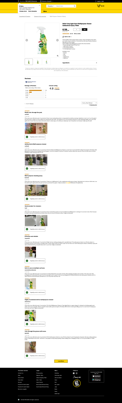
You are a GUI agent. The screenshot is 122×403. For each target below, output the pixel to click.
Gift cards (57, 384)
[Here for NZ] (77, 377)
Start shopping (32, 11)
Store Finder (21, 377)
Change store (23, 11)
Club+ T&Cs (39, 380)
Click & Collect (58, 377)
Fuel (55, 382)
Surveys (20, 382)
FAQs (19, 375)
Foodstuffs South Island (23, 386)
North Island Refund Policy (42, 384)
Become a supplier (22, 389)
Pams (56, 391)
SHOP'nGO (57, 393)
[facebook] (74, 373)
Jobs (56, 386)
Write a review (77, 33)
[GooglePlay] (96, 379)
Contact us (20, 373)
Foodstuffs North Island (23, 384)
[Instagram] (76, 373)
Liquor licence (39, 382)
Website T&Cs (39, 375)
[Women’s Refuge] (18, 399)
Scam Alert (20, 380)
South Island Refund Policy (42, 386)
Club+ (56, 380)
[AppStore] (96, 376)
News (56, 389)
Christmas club (58, 375)
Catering (57, 373)
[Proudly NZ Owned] (77, 382)
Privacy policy (39, 373)
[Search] (74, 6)
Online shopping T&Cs (41, 377)
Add (85, 29)
